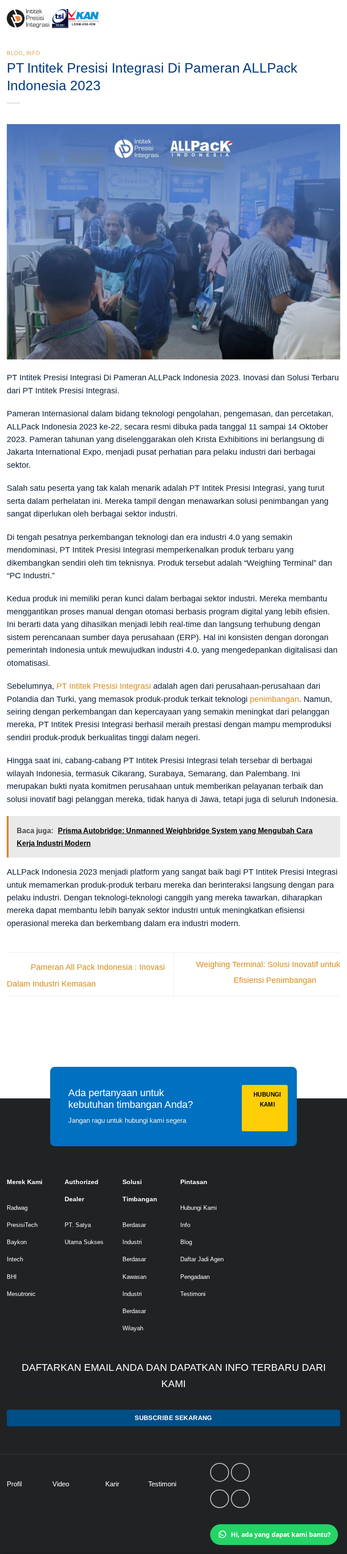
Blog (15, 53)
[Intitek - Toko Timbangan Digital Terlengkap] (77, 18)
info (33, 53)
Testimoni (193, 1294)
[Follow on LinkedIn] (219, 1498)
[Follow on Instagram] (240, 1472)
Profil (14, 1484)
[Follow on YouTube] (240, 1498)
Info (185, 1225)
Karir (112, 1484)
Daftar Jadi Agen (202, 1259)
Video (60, 1484)
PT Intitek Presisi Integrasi (103, 686)
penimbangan (274, 699)
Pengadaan (195, 1276)
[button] (331, 18)
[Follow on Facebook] (219, 1472)
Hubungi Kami (198, 1207)
